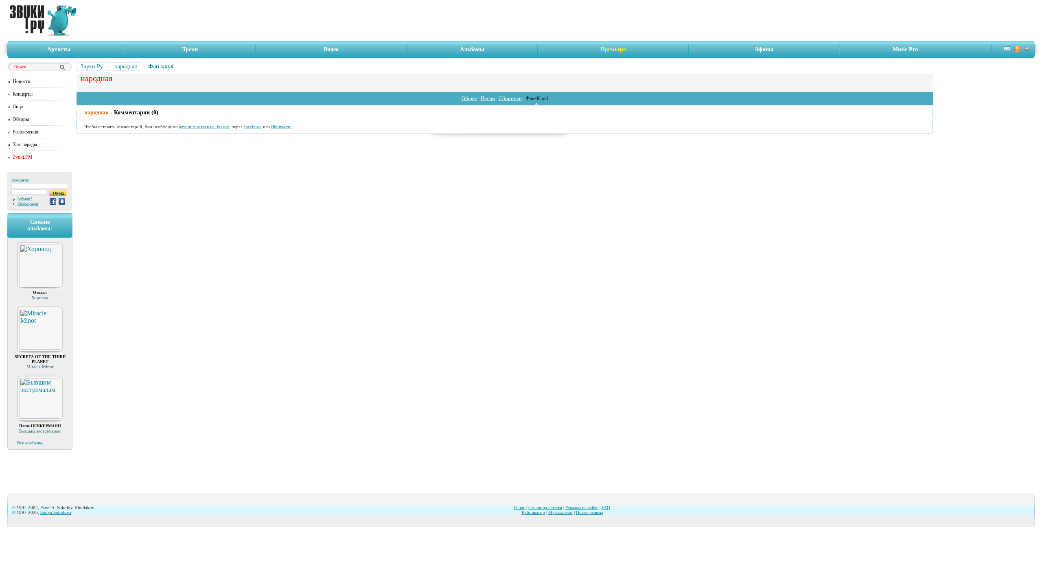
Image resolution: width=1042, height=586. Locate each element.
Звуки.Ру (92, 66)
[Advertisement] (558, 20)
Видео (331, 49)
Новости (21, 81)
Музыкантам (560, 512)
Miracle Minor (40, 366)
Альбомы (472, 49)
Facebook (252, 126)
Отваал (40, 292)
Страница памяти (545, 507)
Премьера (613, 49)
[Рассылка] (1007, 49)
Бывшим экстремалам (40, 431)
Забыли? (25, 199)
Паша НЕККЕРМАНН (40, 426)
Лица (18, 106)
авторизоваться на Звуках (204, 126)
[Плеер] (1027, 49)
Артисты (58, 49)
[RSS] (1017, 50)
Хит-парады (25, 144)
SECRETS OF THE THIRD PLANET (40, 359)
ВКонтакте (281, 126)
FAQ (606, 507)
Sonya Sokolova (55, 512)
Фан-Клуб (536, 98)
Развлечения (25, 132)
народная (125, 66)
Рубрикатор (533, 512)
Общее (469, 98)
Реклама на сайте (581, 507)
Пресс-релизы (589, 512)
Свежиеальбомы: (40, 225)
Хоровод (39, 297)
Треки (190, 49)
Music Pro (905, 49)
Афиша (764, 49)
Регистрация (28, 203)
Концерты (23, 94)
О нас (519, 507)
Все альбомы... (31, 442)
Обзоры (21, 119)
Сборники (510, 98)
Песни (488, 98)
